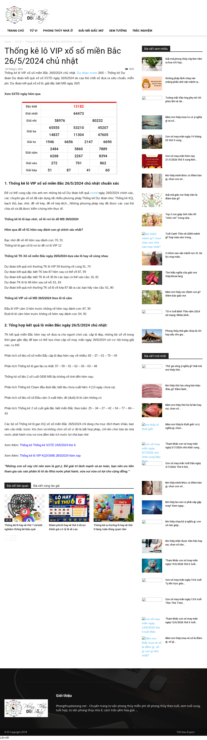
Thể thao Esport (185, 732)
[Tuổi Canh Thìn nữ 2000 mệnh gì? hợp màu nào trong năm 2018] (152, 240)
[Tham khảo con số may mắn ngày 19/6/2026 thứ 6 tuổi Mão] (152, 566)
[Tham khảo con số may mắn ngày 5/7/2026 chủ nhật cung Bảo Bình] (152, 452)
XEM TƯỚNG (118, 30)
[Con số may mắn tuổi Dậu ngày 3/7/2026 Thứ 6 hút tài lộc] (152, 468)
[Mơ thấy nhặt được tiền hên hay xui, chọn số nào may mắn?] (152, 546)
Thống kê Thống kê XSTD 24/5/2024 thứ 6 (48, 445)
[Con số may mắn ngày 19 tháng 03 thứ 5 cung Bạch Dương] (152, 142)
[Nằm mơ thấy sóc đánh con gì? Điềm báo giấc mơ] (152, 297)
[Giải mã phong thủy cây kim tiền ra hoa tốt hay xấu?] (152, 64)
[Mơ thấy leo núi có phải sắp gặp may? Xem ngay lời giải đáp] (152, 507)
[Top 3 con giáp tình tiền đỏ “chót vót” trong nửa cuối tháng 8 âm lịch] (152, 219)
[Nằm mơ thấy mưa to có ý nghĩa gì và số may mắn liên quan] (152, 122)
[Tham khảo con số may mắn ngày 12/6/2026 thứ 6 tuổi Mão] (152, 625)
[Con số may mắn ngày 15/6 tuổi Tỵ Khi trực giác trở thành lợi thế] (152, 585)
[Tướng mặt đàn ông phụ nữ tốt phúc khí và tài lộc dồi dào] (152, 103)
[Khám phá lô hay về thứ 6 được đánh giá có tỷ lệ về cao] (69, 508)
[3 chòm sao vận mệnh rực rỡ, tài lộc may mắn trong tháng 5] (152, 258)
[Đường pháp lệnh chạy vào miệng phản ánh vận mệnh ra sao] (152, 83)
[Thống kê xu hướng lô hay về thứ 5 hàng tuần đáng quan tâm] (114, 508)
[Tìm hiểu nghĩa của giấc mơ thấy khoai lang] (152, 278)
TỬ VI (33, 30)
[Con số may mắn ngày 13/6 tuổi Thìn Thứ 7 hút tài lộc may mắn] (152, 605)
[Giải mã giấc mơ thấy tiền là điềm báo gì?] (152, 200)
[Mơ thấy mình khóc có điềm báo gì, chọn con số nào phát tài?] (152, 181)
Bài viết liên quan (18, 485)
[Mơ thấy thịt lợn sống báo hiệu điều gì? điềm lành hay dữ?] (152, 391)
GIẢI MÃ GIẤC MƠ (91, 30)
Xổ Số (18, 41)
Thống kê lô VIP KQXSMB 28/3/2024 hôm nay (50, 455)
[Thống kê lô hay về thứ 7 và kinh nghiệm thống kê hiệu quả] (24, 508)
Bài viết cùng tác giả (46, 485)
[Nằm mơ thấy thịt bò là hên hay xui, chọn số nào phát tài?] (152, 410)
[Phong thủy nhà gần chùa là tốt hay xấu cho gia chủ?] (152, 336)
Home (7, 41)
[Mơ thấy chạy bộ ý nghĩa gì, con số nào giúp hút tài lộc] (152, 527)
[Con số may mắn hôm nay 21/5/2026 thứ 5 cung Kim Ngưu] (152, 161)
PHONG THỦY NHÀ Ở (58, 30)
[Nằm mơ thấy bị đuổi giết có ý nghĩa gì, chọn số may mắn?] (152, 430)
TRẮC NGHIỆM (142, 30)
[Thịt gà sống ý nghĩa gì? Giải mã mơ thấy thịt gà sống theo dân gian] (152, 371)
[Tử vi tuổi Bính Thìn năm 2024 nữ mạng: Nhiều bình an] (152, 317)
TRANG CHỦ (15, 30)
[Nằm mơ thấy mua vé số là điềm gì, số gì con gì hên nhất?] (152, 647)
